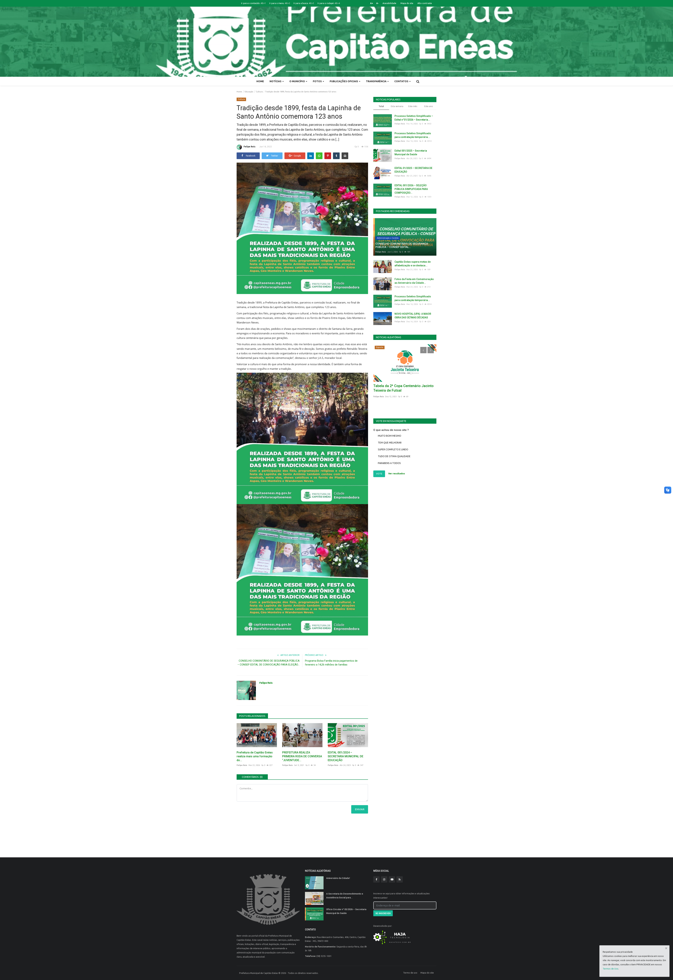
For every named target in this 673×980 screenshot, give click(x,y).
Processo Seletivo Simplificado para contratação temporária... (413, 135)
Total (381, 106)
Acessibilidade (389, 3)
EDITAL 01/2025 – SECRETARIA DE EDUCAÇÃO (413, 170)
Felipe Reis (249, 146)
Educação (249, 92)
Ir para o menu (279, 3)
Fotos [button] (317, 81)
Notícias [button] (276, 81)
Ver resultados (396, 473)
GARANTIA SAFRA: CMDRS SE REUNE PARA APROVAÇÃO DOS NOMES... (403, 388)
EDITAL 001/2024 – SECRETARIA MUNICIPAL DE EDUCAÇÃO (345, 756)
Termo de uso (410, 972)
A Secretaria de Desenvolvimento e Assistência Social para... (344, 895)
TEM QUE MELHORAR (390, 442)
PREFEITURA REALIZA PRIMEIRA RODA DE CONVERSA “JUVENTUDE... (302, 756)
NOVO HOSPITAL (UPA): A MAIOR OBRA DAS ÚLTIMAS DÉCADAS (413, 315)
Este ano (428, 106)
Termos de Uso (610, 968)
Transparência (376, 81)
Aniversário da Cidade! (338, 878)
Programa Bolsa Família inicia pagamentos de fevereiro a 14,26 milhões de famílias (331, 662)
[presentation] (423, 350)
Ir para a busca (304, 3)
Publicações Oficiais (344, 81)
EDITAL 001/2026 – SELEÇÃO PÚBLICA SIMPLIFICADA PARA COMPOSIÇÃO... (411, 189)
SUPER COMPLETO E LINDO (393, 449)
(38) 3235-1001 (323, 956)
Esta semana (397, 106)
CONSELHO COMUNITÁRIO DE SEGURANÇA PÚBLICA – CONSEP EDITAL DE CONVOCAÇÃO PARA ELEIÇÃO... (268, 662)
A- (377, 3)
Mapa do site (406, 3)
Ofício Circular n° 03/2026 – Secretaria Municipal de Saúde (346, 911)
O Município (297, 81)
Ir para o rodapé (329, 3)
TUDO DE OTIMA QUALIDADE (394, 456)
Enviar (359, 809)
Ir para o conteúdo (253, 3)
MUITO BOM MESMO (389, 435)
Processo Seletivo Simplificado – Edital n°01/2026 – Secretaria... (414, 118)
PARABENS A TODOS (389, 463)
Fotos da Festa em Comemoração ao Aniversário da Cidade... (414, 281)
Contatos (401, 81)
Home (260, 81)
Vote (379, 473)
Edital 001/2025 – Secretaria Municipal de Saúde (411, 152)
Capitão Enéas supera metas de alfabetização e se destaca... (413, 263)
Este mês (412, 106)
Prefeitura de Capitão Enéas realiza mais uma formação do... (255, 756)
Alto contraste (424, 3)
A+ (371, 3)
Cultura (259, 92)
